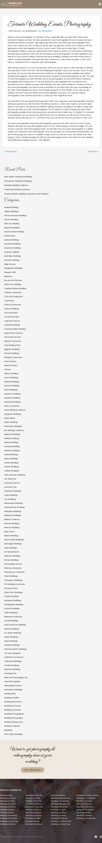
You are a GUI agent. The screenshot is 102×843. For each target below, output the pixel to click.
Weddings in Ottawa (58, 815)
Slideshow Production (13, 616)
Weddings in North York (59, 807)
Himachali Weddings (12, 402)
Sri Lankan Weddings (12, 633)
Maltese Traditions (12, 519)
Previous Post (10, 151)
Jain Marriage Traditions (14, 430)
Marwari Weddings (12, 523)
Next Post (93, 151)
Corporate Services (12, 321)
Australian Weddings (12, 256)
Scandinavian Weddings (14, 604)
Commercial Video (11, 317)
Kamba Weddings (11, 442)
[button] (100, 4)
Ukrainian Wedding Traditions (16, 185)
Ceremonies (9, 300)
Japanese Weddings (12, 434)
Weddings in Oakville (58, 810)
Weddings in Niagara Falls (60, 804)
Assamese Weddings (12, 248)
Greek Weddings (11, 389)
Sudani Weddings (11, 637)
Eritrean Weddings (11, 353)
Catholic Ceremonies (13, 292)
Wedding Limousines (12, 710)
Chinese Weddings (11, 308)
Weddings (8, 730)
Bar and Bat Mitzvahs (13, 280)
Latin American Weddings (14, 475)
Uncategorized (10, 673)
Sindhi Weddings (11, 612)
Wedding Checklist (11, 697)
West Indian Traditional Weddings (18, 176)
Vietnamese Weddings (13, 689)
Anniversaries (9, 236)
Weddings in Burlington (8, 818)
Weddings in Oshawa (59, 812)
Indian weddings (11, 422)
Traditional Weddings (13, 661)
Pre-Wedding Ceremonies (14, 584)
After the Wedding (11, 223)
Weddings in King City (33, 810)
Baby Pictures (10, 264)
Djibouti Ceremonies (12, 341)
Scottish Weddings (12, 608)
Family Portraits (11, 365)
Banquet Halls (10, 272)
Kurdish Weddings (11, 466)
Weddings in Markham (34, 824)
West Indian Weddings (13, 734)
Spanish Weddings (11, 629)
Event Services (15, 31)
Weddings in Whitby (83, 812)
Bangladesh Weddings (13, 268)
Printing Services (11, 588)
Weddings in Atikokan (8, 807)
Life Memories (10, 479)
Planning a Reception (13, 568)
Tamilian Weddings (12, 645)
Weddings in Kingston (34, 812)
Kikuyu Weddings (11, 458)
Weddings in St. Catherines (86, 798)
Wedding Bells (10, 693)
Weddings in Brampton (8, 815)
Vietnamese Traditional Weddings (18, 181)
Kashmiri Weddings (12, 450)
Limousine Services (12, 483)
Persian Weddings (11, 560)
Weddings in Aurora (7, 810)
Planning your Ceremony (14, 572)
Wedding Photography (13, 718)
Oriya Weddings (10, 548)
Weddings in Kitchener (34, 815)
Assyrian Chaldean (11, 252)
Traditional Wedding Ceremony (17, 189)
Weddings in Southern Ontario (87, 795)
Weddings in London (33, 818)
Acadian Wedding (11, 207)
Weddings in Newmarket (60, 801)
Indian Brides (9, 418)
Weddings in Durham (8, 824)
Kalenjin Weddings (11, 438)
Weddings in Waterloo (84, 807)
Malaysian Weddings (12, 515)
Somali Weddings (11, 620)
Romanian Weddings (12, 600)
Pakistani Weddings (12, 556)
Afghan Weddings (11, 211)
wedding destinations (13, 701)
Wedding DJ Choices (12, 706)
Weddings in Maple (33, 821)
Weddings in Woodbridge (86, 818)
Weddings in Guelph (33, 798)
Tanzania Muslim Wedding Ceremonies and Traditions (26, 194)
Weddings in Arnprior (8, 804)
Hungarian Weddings (12, 414)
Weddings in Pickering (59, 818)
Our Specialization (29, 31)
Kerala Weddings (11, 454)
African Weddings (11, 219)
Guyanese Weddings (12, 394)
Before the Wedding (12, 284)
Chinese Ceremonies (12, 304)
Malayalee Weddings (12, 511)
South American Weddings (15, 625)
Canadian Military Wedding (15, 288)
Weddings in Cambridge (9, 821)
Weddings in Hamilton (34, 801)
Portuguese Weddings (13, 580)
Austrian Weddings (12, 260)
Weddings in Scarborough (60, 824)
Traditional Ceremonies (14, 657)
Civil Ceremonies (11, 312)
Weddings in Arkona (7, 801)
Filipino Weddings (11, 373)
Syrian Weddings (11, 641)
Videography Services (13, 685)
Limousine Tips (10, 487)
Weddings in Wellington (85, 810)
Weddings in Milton (58, 795)
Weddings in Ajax (6, 795)
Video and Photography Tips (16, 677)
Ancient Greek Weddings (14, 231)
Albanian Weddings (12, 227)
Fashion (7, 369)
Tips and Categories (12, 653)
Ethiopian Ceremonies (13, 357)
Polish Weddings (11, 576)
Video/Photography (12, 681)
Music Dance (9, 531)
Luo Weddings (10, 499)
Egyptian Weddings (12, 349)
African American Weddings (15, 215)
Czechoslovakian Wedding (15, 329)
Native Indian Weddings (14, 539)
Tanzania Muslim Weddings (15, 649)
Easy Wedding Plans (12, 345)
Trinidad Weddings (11, 665)
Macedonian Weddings (13, 503)
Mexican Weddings (12, 527)
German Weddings (11, 385)
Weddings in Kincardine (34, 807)
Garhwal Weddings (12, 381)
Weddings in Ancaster (8, 798)
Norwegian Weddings (13, 543)
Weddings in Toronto (84, 801)
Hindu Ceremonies (11, 406)
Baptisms (8, 276)
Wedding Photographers (14, 714)
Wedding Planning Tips (13, 722)
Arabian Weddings (11, 240)
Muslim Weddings (11, 535)
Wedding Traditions (12, 726)
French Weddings (11, 377)
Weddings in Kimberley (34, 804)
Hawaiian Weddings (12, 398)
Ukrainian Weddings (12, 669)
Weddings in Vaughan (84, 804)
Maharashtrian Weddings (14, 507)
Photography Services (13, 564)
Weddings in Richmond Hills (61, 821)
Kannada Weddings (12, 446)
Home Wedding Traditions (15, 410)
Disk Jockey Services (12, 337)
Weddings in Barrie (7, 812)
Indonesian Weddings (13, 426)
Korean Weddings (11, 462)
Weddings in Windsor (84, 815)
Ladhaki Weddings (11, 471)
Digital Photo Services (13, 333)
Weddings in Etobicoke (34, 795)
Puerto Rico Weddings (13, 592)
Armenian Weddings (12, 244)
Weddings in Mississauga (60, 798)
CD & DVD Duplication (13, 296)
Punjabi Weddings (11, 596)
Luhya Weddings (11, 495)
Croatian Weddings (12, 325)
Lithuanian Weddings (13, 491)
